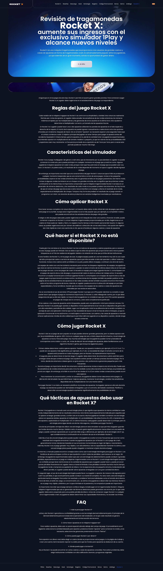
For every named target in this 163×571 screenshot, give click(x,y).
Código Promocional (106, 4)
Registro (94, 4)
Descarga (73, 4)
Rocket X (58, 4)
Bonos (116, 4)
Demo (122, 4)
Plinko (42, 567)
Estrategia (87, 4)
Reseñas (65, 4)
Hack (80, 4)
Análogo (129, 4)
